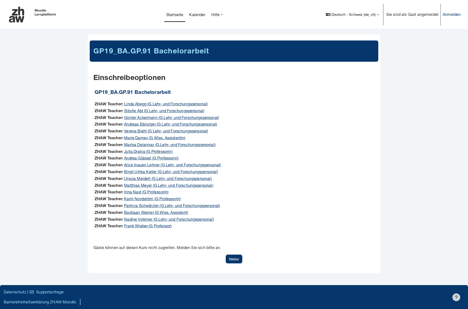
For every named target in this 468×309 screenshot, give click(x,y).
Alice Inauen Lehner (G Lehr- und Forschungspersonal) (172, 164)
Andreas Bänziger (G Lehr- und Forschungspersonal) (170, 124)
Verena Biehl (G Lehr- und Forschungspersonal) (166, 131)
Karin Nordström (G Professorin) (152, 198)
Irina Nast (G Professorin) (146, 191)
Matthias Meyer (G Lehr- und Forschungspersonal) (168, 185)
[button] (352, 14)
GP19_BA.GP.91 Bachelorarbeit (133, 92)
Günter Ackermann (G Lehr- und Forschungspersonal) (171, 117)
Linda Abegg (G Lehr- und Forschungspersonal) (166, 103)
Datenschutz (15, 291)
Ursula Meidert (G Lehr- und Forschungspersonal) (168, 178)
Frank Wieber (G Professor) (148, 225)
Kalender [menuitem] (197, 14)
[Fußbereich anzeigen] (456, 297)
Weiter (234, 259)
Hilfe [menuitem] (215, 14)
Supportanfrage (50, 291)
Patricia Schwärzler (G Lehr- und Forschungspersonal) (172, 205)
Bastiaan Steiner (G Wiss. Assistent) (156, 212)
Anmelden (452, 14)
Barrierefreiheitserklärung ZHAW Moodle (40, 301)
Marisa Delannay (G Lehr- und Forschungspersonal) (169, 144)
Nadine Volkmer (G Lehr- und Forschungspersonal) (169, 219)
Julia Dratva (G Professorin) (148, 151)
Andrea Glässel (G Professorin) (151, 158)
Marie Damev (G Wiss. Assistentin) (154, 137)
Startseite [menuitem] (175, 14)
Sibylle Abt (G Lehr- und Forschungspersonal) (164, 110)
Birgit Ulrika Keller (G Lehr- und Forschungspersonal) (171, 171)
